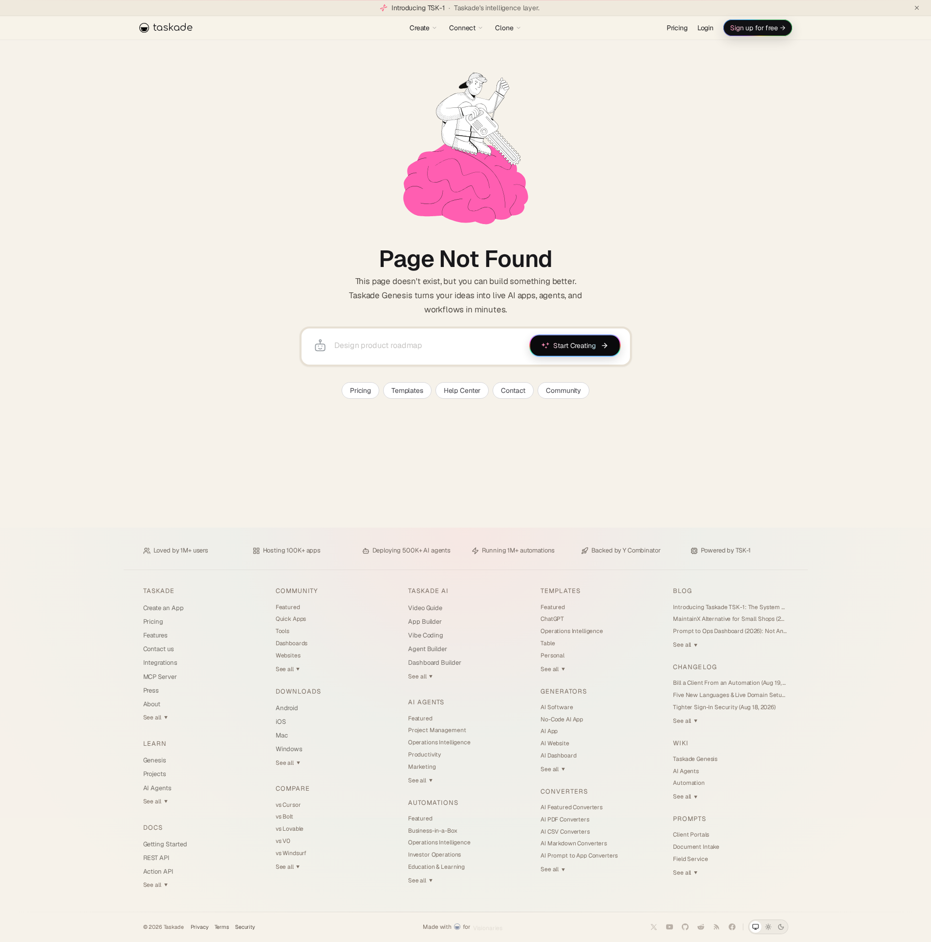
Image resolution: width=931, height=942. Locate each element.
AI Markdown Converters (574, 843)
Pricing (677, 27)
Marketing (422, 767)
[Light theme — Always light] (768, 927)
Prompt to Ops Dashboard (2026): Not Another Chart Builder (730, 631)
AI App (549, 731)
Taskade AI (428, 591)
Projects (154, 774)
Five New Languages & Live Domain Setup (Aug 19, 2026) (730, 695)
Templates (407, 390)
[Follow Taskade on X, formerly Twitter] (654, 927)
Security (245, 927)
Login (705, 27)
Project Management (437, 730)
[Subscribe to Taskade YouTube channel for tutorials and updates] (669, 927)
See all (155, 717)
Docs (153, 827)
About (152, 704)
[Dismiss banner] (916, 7)
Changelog (694, 667)
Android (287, 708)
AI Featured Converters (572, 807)
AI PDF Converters (565, 819)
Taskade (158, 591)
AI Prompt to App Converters (579, 856)
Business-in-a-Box (432, 831)
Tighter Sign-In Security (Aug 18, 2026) (724, 707)
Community (563, 390)
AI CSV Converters (565, 832)
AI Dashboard (558, 755)
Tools (282, 631)
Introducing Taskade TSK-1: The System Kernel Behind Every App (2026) (730, 607)
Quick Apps (291, 619)
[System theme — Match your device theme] (755, 927)
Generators (564, 691)
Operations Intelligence (439, 742)
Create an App (163, 608)
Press (151, 690)
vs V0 (283, 841)
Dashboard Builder (434, 662)
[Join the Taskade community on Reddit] (701, 927)
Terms (222, 927)
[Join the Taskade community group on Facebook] (732, 927)
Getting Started (165, 844)
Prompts (689, 819)
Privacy (200, 927)
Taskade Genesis (695, 759)
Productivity (424, 754)
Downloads (298, 691)
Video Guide (425, 608)
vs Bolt (284, 816)
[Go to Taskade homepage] (465, 148)
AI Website (555, 743)
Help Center (462, 390)
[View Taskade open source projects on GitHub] (685, 927)
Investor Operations (434, 855)
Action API (158, 871)
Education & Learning (436, 867)
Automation (689, 783)
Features (155, 635)
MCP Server (160, 677)
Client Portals (691, 835)
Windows (289, 749)
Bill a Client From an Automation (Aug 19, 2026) (730, 683)
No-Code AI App (562, 719)
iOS (281, 721)
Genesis (155, 760)
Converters (564, 791)
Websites (288, 655)
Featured (288, 607)
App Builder (425, 621)
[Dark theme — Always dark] (781, 927)
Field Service (690, 859)
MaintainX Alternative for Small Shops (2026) (730, 619)
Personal (552, 655)
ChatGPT (552, 619)
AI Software (557, 707)
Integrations (160, 662)
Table (548, 643)
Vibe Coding (425, 635)
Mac (282, 735)
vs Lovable (290, 829)
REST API (156, 858)
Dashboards (292, 643)
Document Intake (696, 847)
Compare (293, 788)
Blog (682, 591)
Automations (433, 803)
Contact (513, 390)
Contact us (158, 649)
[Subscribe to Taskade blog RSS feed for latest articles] (716, 927)
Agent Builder (427, 649)
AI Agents (157, 788)
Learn (155, 743)
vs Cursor (288, 805)
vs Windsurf (291, 853)
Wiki (681, 743)
